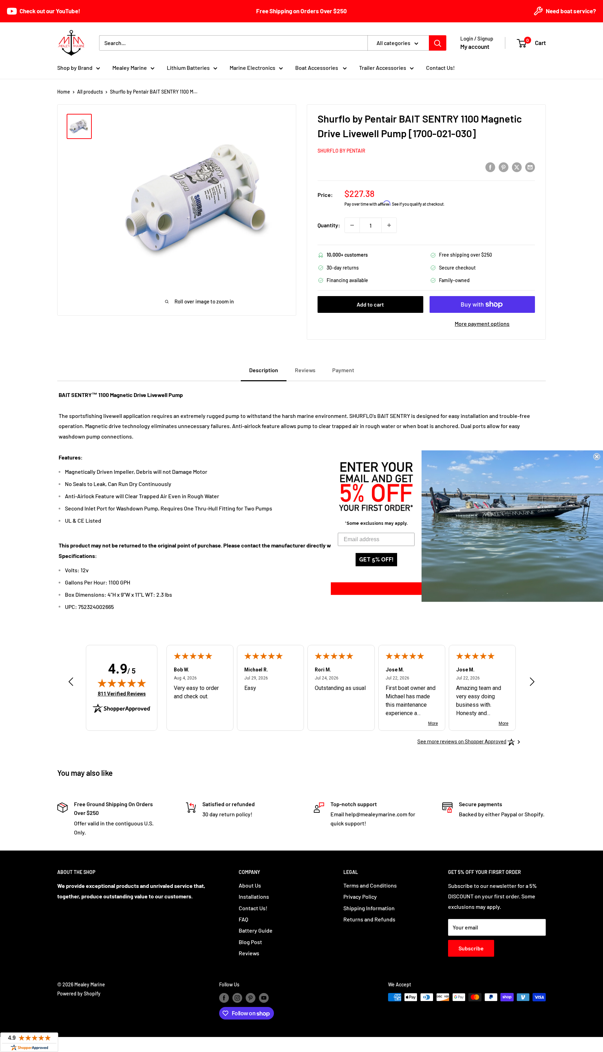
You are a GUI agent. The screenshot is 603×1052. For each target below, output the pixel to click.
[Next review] (532, 683)
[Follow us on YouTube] (264, 998)
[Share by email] (530, 166)
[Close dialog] (596, 456)
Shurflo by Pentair (341, 151)
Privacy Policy (360, 896)
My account (474, 46)
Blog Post (250, 942)
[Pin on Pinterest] (503, 166)
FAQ (243, 919)
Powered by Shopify (78, 993)
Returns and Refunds (369, 919)
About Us (250, 885)
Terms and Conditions (370, 885)
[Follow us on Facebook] (224, 998)
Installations (254, 896)
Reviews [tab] (305, 370)
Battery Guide (256, 930)
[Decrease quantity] (352, 225)
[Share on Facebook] (490, 166)
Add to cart (370, 304)
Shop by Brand (74, 67)
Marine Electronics (252, 67)
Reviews (249, 953)
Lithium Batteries (188, 67)
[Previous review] (71, 683)
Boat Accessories (317, 67)
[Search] (437, 43)
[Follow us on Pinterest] (250, 998)
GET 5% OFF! (376, 559)
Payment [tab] (343, 370)
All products (90, 92)
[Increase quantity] (389, 225)
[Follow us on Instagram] (237, 998)
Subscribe (471, 948)
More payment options (482, 323)
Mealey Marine (129, 67)
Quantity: (329, 225)
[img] (121, 682)
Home (63, 92)
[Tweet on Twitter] (517, 166)
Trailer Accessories (382, 67)
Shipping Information (369, 908)
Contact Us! (440, 67)
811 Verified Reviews (122, 694)
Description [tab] (263, 370)
